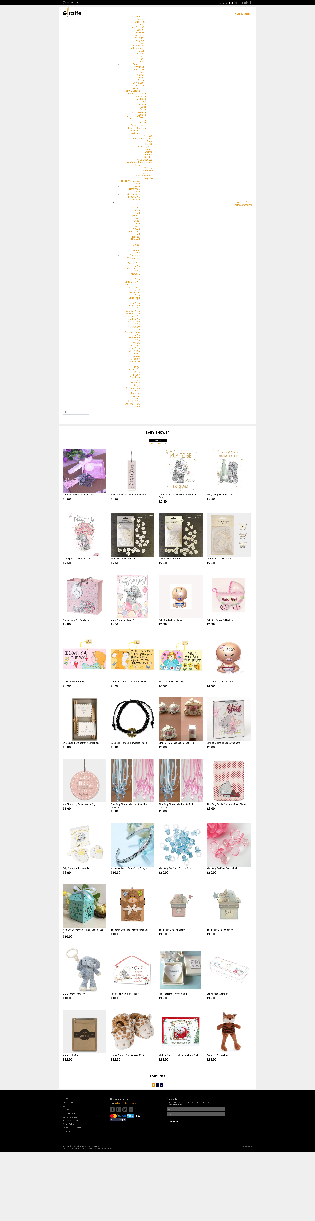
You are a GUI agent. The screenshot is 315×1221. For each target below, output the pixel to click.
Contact (229, 3)
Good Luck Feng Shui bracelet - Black (129, 743)
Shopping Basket (70, 1113)
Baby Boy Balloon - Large (171, 620)
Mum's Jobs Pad (71, 1055)
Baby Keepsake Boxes (217, 993)
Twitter (124, 1109)
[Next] (161, 1085)
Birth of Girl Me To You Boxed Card (223, 743)
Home (221, 3)
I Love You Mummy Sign (74, 681)
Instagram (118, 1109)
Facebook (112, 1109)
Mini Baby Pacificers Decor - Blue (175, 868)
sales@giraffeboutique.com (127, 1103)
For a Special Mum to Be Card (77, 558)
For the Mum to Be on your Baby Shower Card (178, 496)
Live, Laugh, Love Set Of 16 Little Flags (81, 743)
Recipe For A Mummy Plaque (125, 993)
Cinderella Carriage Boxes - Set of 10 (176, 743)
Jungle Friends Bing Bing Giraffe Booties (130, 1055)
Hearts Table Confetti (169, 558)
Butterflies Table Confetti (219, 558)
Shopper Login (250, 2)
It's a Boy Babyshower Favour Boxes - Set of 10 (84, 931)
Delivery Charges (70, 1117)
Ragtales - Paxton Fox (217, 1055)
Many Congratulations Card (220, 494)
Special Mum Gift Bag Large (76, 620)
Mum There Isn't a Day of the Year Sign (129, 681)
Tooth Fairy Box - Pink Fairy (172, 929)
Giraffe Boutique (75, 12)
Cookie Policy (68, 1131)
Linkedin (131, 1109)
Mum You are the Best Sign (172, 681)
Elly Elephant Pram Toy (74, 993)
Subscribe (173, 1121)
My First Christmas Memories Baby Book (178, 1055)
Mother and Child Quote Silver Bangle (129, 868)
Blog (64, 1106)
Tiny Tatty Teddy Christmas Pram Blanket (227, 804)
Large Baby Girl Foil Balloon (220, 681)
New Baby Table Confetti (123, 558)
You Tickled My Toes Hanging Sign (79, 804)
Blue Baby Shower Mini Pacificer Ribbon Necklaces (130, 805)
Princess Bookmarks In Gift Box (78, 494)
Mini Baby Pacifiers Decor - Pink (222, 868)
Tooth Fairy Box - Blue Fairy (220, 929)
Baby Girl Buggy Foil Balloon (220, 620)
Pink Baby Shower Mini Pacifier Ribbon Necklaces (177, 805)
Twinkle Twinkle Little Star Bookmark (128, 494)
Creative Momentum (247, 1146)
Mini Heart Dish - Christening (173, 993)
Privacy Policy (68, 1124)
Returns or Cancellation (72, 1121)
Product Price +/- (157, 444)
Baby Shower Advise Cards (76, 868)
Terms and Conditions (72, 1128)
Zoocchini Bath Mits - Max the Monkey (129, 929)
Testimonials (68, 1102)
